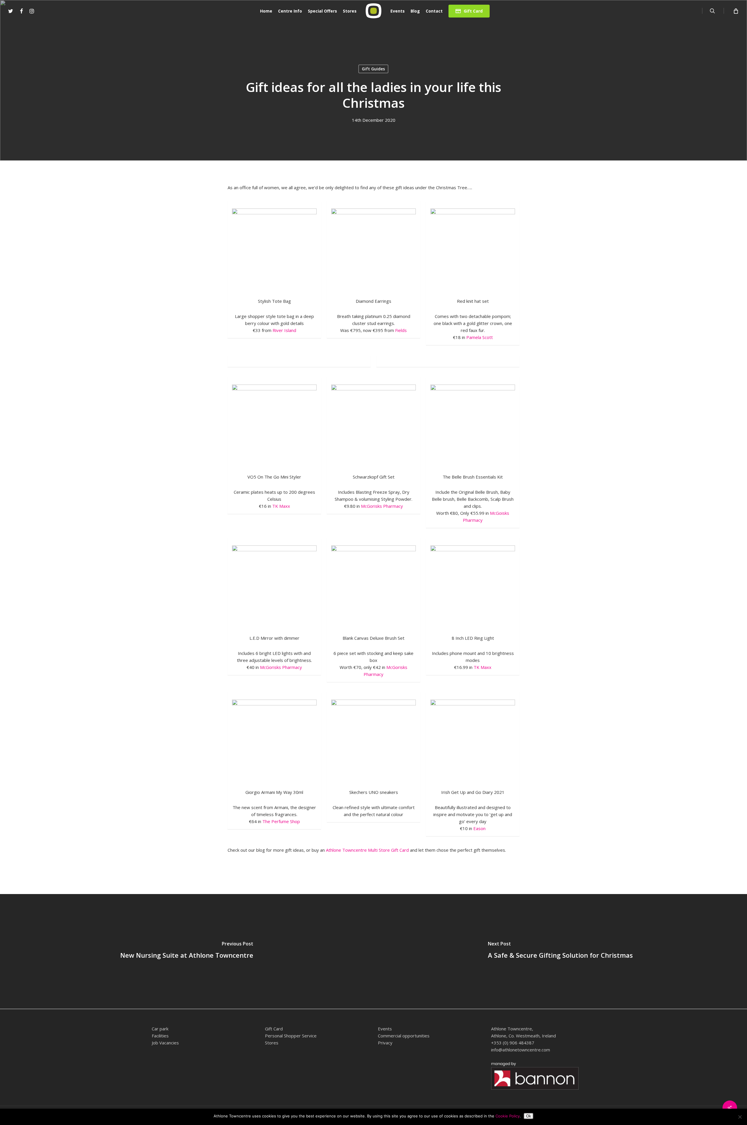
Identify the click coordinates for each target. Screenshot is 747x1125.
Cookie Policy (507, 1116)
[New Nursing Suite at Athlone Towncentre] (187, 951)
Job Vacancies (165, 1043)
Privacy (385, 1043)
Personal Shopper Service (291, 1036)
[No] (740, 1117)
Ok (528, 1116)
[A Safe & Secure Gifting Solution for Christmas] (560, 951)
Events (385, 1029)
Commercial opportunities (404, 1036)
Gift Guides (373, 69)
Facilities (160, 1036)
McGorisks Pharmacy (382, 506)
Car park (160, 1029)
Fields (401, 330)
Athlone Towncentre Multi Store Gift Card (367, 850)
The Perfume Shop (281, 821)
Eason (479, 828)
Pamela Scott (479, 337)
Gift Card (274, 1029)
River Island (284, 330)
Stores (271, 1043)
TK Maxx (281, 506)
